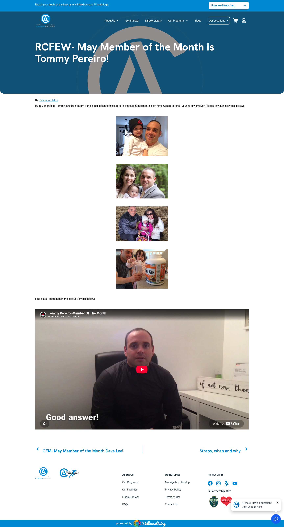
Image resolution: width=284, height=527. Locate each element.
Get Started (131, 20)
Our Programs (176, 20)
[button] (244, 20)
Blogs (197, 20)
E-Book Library (153, 20)
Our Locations (217, 20)
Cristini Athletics (48, 100)
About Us (110, 20)
